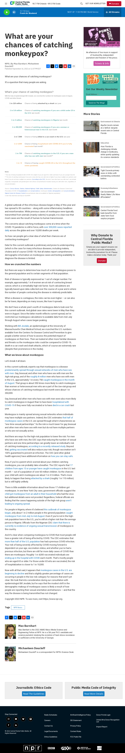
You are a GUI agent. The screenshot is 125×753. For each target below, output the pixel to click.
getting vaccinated (18, 449)
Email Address (92, 94)
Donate (115, 3)
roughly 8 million (38, 376)
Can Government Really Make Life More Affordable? (110, 194)
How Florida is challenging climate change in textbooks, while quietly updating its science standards (110, 151)
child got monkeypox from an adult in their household (30, 494)
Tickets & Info (102, 63)
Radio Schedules (50, 715)
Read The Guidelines (33, 693)
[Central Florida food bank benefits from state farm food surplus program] (91, 211)
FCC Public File (75, 737)
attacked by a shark (40, 478)
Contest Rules (75, 731)
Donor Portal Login (103, 715)
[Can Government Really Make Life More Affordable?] (91, 192)
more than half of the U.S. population (22, 541)
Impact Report (101, 727)
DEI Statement (76, 720)
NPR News (18, 607)
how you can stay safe (62, 456)
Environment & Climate (110, 122)
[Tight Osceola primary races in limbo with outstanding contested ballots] (91, 171)
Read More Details (93, 693)
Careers (47, 720)
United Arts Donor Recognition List (108, 721)
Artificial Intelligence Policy (80, 715)
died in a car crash (61, 405)
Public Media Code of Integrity (94, 687)
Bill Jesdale (23, 326)
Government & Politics (110, 167)
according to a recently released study (47, 446)
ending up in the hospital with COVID (22, 558)
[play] (7, 12)
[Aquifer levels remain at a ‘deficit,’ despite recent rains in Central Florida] (91, 126)
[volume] (14, 12)
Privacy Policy (75, 726)
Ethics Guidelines (50, 737)
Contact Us (48, 726)
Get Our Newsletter (95, 4)
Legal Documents (51, 731)
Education (105, 143)
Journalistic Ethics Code (33, 687)
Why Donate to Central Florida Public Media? (102, 239)
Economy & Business (109, 188)
